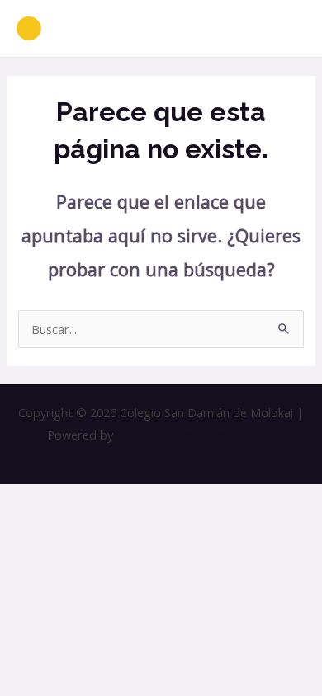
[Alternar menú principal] (288, 29)
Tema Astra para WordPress (195, 434)
